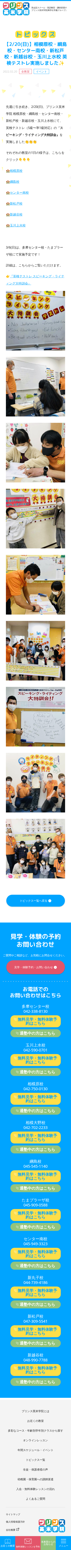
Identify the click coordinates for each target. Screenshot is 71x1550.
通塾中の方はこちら (37, 1033)
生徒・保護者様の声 (35, 1469)
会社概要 (10, 1530)
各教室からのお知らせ (48, 1543)
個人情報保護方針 (15, 1521)
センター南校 (19, 192)
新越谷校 (16, 214)
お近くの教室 (35, 1421)
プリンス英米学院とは (35, 1411)
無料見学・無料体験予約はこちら (37, 1021)
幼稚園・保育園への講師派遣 (35, 1479)
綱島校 (14, 181)
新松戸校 (16, 203)
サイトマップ (13, 1514)
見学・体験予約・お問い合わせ (33, 967)
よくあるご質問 (35, 1499)
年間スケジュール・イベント (35, 1450)
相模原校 (16, 170)
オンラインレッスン (35, 1440)
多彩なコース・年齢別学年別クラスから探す (35, 1430)
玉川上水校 (18, 225)
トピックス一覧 (35, 1460)
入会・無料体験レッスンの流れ (35, 1489)
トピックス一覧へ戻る (33, 900)
